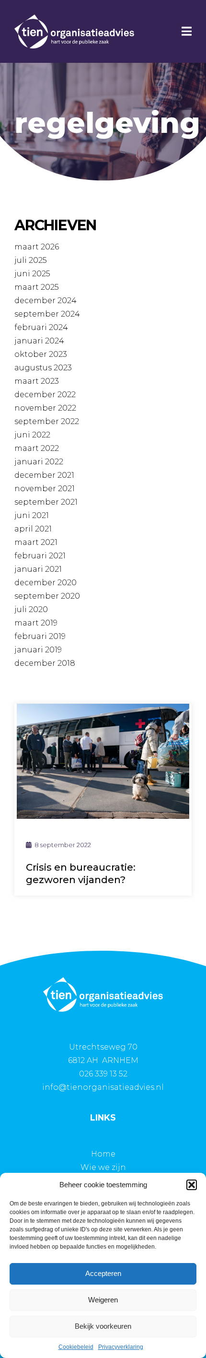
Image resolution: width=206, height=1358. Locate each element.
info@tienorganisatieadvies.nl (103, 1087)
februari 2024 (41, 327)
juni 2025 (32, 273)
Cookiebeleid (75, 1347)
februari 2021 (40, 555)
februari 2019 (40, 636)
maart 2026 (36, 246)
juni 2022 (32, 434)
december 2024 (45, 300)
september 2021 (46, 502)
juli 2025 (30, 260)
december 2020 (45, 582)
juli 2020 (31, 609)
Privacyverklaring (120, 1347)
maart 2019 (35, 622)
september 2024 (47, 314)
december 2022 (45, 394)
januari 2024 (39, 340)
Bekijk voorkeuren (103, 1326)
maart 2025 (36, 287)
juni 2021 (31, 515)
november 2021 (44, 488)
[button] (191, 1185)
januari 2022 (38, 461)
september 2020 (47, 596)
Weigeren (103, 1300)
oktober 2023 (40, 354)
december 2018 (44, 663)
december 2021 (44, 475)
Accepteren (103, 1273)
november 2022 (45, 408)
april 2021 (33, 528)
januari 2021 (38, 569)
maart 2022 (36, 448)
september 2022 (46, 421)
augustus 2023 (43, 367)
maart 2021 (35, 542)
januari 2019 (38, 649)
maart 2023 (36, 381)
